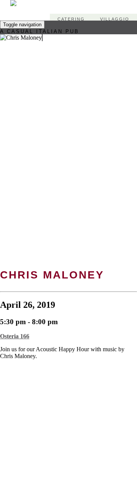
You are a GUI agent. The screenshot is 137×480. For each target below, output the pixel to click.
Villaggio (114, 19)
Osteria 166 (14, 336)
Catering (71, 19)
